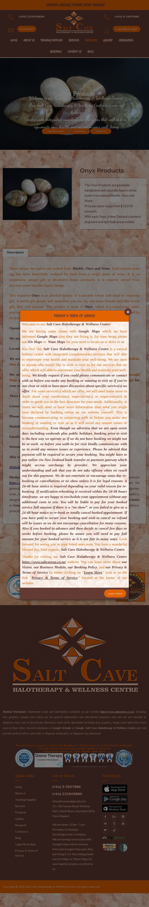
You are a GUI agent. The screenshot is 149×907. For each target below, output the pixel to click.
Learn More (115, 593)
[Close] (128, 312)
